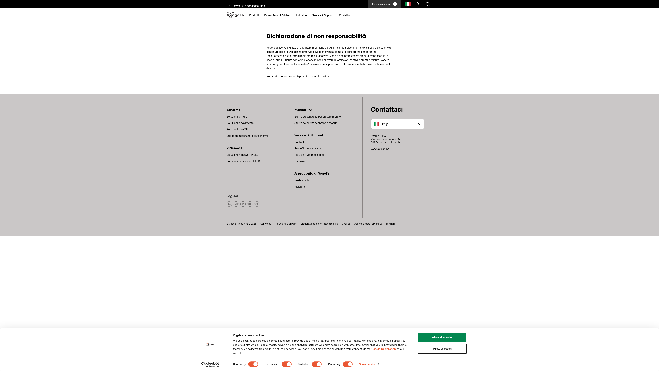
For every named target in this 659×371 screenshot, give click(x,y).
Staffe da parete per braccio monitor (316, 123)
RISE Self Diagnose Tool (309, 154)
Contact (299, 142)
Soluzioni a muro (237, 116)
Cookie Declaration (383, 348)
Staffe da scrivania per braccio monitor (318, 116)
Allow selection (442, 348)
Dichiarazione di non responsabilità (319, 223)
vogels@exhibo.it (381, 149)
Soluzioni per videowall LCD (243, 161)
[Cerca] (408, 5)
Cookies (346, 223)
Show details (367, 364)
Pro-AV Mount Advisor (307, 148)
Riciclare (299, 186)
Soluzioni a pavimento (240, 123)
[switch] (287, 364)
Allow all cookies (442, 337)
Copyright (265, 223)
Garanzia (299, 161)
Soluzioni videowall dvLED (243, 154)
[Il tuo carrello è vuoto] (419, 4)
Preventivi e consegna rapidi (249, 4)
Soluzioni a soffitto (238, 129)
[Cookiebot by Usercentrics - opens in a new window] (210, 364)
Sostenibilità (302, 180)
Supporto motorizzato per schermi (247, 135)
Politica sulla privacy (286, 223)
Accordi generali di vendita (368, 223)
